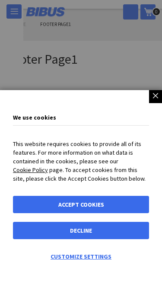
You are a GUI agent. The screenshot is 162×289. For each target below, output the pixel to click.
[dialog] (81, 144)
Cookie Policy (30, 170)
